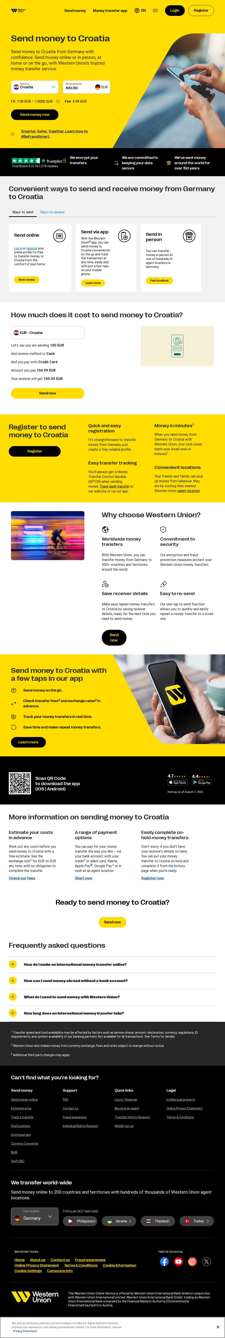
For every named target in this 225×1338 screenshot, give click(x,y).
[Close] (218, 1327)
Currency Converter (24, 1144)
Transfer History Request (132, 1117)
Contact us (70, 1108)
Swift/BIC (17, 1161)
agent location (189, 490)
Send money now (35, 115)
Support (70, 1091)
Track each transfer (114, 486)
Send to (24, 83)
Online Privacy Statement (185, 1108)
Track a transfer (22, 1117)
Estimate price (21, 1108)
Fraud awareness (75, 1117)
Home (20, 1260)
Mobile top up (124, 1126)
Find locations (159, 280)
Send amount (73, 83)
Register (34, 451)
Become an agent (127, 1108)
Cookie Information (119, 1265)
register (31, 248)
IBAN (14, 1152)
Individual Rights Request (80, 1126)
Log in (18, 248)
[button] (140, 10)
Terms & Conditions (180, 1117)
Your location (31, 1211)
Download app (21, 1135)
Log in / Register (126, 1100)
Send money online (24, 1100)
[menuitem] (18, 10)
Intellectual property (181, 1100)
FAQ (65, 1100)
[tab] (22, 212)
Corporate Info (60, 1271)
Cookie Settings (28, 1271)
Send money (26, 279)
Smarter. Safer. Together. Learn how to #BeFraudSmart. (54, 134)
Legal (171, 1091)
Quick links (124, 1091)
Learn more (93, 283)
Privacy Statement (25, 1331)
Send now (47, 393)
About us (37, 1260)
